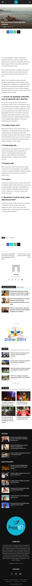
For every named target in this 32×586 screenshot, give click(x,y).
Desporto (19, 400)
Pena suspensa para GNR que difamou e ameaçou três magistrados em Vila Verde (8, 256)
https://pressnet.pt (16, 276)
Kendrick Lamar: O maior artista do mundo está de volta (23, 255)
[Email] (18, 31)
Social (6, 5)
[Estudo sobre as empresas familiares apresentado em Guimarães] (5, 362)
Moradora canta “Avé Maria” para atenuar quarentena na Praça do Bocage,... (19, 467)
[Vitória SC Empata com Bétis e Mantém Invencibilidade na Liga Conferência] (5, 370)
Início (2, 5)
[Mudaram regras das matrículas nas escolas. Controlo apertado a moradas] (5, 355)
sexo (7, 237)
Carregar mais (15, 383)
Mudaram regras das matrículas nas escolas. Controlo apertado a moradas (20, 354)
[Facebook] (8, 31)
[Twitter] (11, 31)
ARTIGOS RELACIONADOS (8, 287)
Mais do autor (20, 287)
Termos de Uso (16, 581)
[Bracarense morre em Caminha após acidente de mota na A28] (5, 505)
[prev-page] (2, 316)
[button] (2, 2)
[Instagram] (12, 280)
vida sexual (12, 237)
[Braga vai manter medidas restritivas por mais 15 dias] (5, 482)
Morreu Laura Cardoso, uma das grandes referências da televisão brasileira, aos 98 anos (20, 309)
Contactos (24, 581)
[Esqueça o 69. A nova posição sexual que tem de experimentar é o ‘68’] (5, 490)
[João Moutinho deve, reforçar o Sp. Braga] (24, 396)
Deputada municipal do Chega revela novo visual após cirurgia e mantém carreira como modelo (20, 293)
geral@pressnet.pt (18, 563)
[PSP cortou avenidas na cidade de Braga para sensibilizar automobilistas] (5, 377)
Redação (5, 26)
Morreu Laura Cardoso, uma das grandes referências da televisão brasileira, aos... (19, 439)
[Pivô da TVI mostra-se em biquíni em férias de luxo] (5, 497)
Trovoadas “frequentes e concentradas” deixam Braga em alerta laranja (8, 404)
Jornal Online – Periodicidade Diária (11, 579)
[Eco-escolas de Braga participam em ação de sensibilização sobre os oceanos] (8, 411)
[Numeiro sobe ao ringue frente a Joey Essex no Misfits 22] (5, 475)
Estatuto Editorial (23, 579)
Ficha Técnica (9, 581)
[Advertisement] (16, 45)
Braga (3, 400)
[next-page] (5, 316)
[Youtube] (22, 280)
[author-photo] (16, 272)
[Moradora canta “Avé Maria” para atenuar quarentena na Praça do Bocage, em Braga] (5, 467)
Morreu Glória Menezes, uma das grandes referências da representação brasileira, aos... (19, 446)
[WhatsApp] (15, 31)
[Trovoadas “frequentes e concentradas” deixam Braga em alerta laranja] (8, 396)
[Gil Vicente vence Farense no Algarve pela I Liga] (24, 411)
